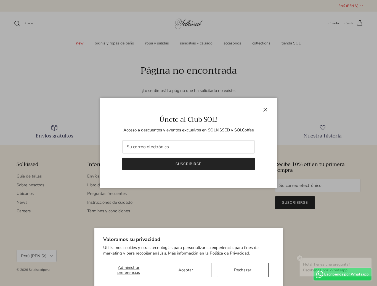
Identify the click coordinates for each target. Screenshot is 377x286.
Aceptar (185, 270)
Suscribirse (188, 163)
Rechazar (242, 270)
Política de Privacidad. (230, 253)
